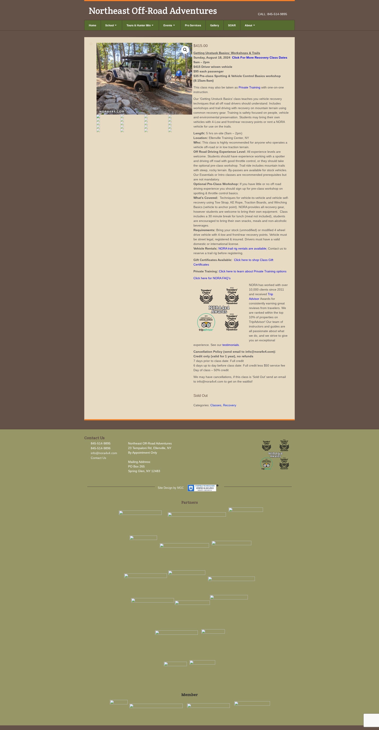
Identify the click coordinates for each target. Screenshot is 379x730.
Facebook (272, 8)
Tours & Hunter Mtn (139, 25)
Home (92, 25)
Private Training (249, 87)
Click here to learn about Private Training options (252, 271)
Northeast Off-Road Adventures (153, 10)
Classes (215, 405)
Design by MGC (174, 487)
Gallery (214, 25)
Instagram (278, 8)
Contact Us (98, 458)
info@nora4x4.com (104, 453)
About (248, 25)
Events (167, 25)
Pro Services (193, 25)
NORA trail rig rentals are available (242, 248)
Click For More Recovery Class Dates (259, 57)
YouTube (284, 8)
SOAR (232, 25)
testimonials (230, 345)
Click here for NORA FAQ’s (212, 278)
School (109, 25)
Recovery (229, 405)
